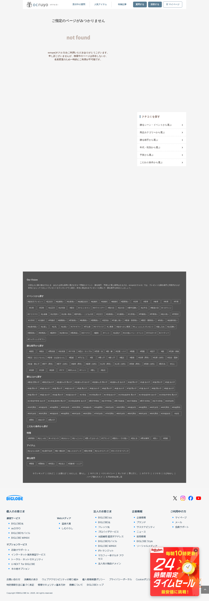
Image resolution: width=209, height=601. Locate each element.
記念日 (50, 302)
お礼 (55, 327)
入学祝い (132, 314)
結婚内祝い (173, 320)
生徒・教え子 (34, 364)
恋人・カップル (85, 351)
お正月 (52, 308)
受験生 (42, 464)
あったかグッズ (75, 451)
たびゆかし (168, 473)
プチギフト (76, 327)
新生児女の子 (48, 382)
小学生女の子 (110, 395)
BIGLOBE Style (145, 541)
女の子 (42, 420)
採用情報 (141, 536)
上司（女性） (121, 364)
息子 (153, 351)
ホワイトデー (99, 308)
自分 (103, 370)
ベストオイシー (108, 473)
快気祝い (43, 333)
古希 (136, 302)
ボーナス (86, 333)
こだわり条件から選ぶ (151, 162)
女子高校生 (132, 401)
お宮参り (55, 314)
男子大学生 (145, 401)
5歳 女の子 (95, 388)
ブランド (106, 438)
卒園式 (52, 320)
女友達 (62, 351)
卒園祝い (143, 314)
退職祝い (95, 320)
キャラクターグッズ (120, 451)
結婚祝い (60, 302)
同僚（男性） (135, 364)
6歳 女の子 (120, 388)
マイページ (174, 4)
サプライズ (99, 327)
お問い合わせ (13, 579)
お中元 (144, 308)
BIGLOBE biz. (105, 517)
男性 (32, 420)
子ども (82, 358)
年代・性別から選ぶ (150, 147)
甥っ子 (102, 358)
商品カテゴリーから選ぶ (152, 132)
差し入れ (161, 327)
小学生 (83, 395)
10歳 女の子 (72, 395)
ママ (62, 370)
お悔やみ (64, 333)
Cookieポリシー (144, 579)
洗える (134, 438)
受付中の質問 (78, 4)
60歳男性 (65, 413)
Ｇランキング (38, 473)
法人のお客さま (102, 511)
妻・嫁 (110, 351)
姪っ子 (112, 358)
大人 (173, 364)
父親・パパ (121, 351)
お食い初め (67, 314)
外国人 (52, 464)
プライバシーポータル (120, 579)
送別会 (106, 320)
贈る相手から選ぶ (149, 140)
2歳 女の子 (170, 382)
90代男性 (154, 413)
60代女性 (76, 413)
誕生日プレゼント (36, 302)
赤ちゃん (72, 370)
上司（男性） (106, 364)
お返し (44, 327)
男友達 (52, 351)
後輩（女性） (92, 364)
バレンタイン (84, 308)
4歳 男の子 (58, 388)
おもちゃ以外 (34, 451)
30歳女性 (88, 407)
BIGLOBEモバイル (20, 533)
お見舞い (172, 327)
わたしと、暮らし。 (78, 473)
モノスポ (122, 473)
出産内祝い (33, 327)
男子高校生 (119, 401)
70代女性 (99, 413)
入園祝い (121, 314)
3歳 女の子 (45, 388)
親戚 (72, 358)
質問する (140, 4)
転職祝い (84, 320)
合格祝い (110, 314)
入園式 (42, 320)
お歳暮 (44, 314)
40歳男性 (143, 407)
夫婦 (32, 370)
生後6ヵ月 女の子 (118, 382)
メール (178, 522)
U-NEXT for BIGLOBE (23, 564)
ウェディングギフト (37, 339)
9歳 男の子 (33, 395)
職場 (32, 464)
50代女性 (32, 413)
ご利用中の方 (178, 511)
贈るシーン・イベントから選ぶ (156, 125)
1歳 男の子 (133, 382)
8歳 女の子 (169, 388)
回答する (155, 4)
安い (156, 438)
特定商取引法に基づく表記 (20, 584)
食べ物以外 (60, 451)
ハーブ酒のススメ (95, 477)
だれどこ (51, 473)
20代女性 (65, 407)
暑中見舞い (133, 308)
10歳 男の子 (58, 395)
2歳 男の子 (158, 382)
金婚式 (105, 302)
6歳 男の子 (107, 388)
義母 (132, 358)
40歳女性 (132, 407)
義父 (122, 358)
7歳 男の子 (132, 388)
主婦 (42, 370)
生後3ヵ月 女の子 (83, 382)
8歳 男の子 (157, 388)
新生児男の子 (34, 382)
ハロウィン (166, 308)
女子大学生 (158, 401)
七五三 (100, 314)
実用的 (32, 438)
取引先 (162, 364)
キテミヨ (94, 473)
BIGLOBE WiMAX (20, 537)
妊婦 (52, 370)
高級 (166, 438)
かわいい (66, 438)
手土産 (87, 327)
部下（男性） (48, 364)
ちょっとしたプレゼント (144, 327)
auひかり (16, 528)
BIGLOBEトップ (95, 584)
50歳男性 (176, 407)
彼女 (42, 351)
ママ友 (72, 351)
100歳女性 (166, 413)
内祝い (161, 320)
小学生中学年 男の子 (168, 395)
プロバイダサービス (108, 531)
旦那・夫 (99, 351)
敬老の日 (155, 308)
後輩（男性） (77, 364)
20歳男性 (54, 407)
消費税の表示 (31, 579)
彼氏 (32, 351)
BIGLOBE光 (17, 523)
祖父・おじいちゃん (37, 358)
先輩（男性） (144, 358)
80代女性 (121, 413)
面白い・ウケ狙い (120, 438)
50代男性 (43, 413)
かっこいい (77, 438)
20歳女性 (43, 407)
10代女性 (170, 401)
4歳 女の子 (70, 388)
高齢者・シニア (75, 464)
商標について (76, 584)
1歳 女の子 (145, 382)
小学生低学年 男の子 (128, 395)
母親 (133, 351)
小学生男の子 (95, 395)
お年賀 (62, 308)
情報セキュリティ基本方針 (51, 584)
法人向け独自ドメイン (109, 563)
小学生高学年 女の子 (78, 401)
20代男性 (76, 407)
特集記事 (122, 4)
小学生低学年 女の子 (148, 395)
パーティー (164, 333)
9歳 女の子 (45, 395)
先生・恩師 (173, 358)
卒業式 (176, 314)
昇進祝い (73, 320)
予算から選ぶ (146, 155)
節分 (72, 308)
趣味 (97, 333)
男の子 (52, 420)
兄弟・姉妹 (174, 351)
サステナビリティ (146, 527)
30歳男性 (99, 407)
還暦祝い (125, 302)
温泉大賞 (66, 523)
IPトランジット (106, 550)
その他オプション (20, 568)
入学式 (32, 320)
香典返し (75, 333)
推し (93, 370)
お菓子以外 (47, 451)
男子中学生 (94, 401)
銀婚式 (115, 302)
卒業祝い (154, 314)
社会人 (62, 464)
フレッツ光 (104, 527)
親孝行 (53, 333)
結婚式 (94, 302)
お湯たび (62, 473)
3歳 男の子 (33, 388)
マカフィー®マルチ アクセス (111, 557)
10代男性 (32, 407)
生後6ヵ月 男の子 (100, 382)
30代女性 (110, 407)
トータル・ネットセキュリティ (27, 559)
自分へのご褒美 (124, 327)
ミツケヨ (157, 473)
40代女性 (154, 407)
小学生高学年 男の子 (57, 401)
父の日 (121, 308)
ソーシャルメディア (147, 545)
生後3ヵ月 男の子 (65, 382)
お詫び (117, 333)
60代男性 (88, 413)
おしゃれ (42, 438)
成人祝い (165, 314)
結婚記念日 (83, 302)
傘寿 (156, 302)
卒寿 (176, 302)
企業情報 (137, 511)
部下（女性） (63, 364)
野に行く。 (134, 473)
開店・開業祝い (148, 320)
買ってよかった (92, 438)
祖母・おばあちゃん (57, 358)
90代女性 (143, 413)
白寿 (32, 308)
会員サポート (182, 527)
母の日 (111, 308)
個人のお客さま (16, 511)
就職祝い (62, 320)
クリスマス (33, 314)
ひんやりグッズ (102, 451)
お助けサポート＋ (20, 549)
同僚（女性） (150, 364)
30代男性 (121, 407)
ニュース (141, 531)
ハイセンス (54, 438)
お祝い (65, 327)
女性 (177, 413)
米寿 (166, 302)
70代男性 (110, 413)
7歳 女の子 (144, 388)
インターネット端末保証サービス (28, 554)
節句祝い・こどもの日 (84, 314)
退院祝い (32, 333)
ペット (107, 333)
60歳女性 (54, 413)
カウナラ (146, 473)
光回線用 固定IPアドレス (111, 536)
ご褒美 (110, 327)
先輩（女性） (159, 358)
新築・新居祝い (132, 320)
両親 (143, 351)
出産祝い (71, 302)
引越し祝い (117, 320)
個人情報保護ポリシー (93, 579)
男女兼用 (145, 438)
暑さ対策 (88, 451)
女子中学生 (107, 401)
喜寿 (146, 302)
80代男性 (132, 413)
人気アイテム (100, 4)
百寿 (42, 308)
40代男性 (165, 407)
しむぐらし (67, 528)
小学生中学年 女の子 (37, 401)
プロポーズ (151, 333)
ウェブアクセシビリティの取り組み (60, 579)
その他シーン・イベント (134, 333)
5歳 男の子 (82, 388)
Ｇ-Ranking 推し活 (114, 477)
